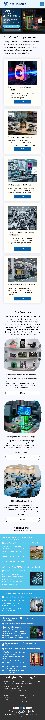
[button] (39, 609)
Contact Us (35, 695)
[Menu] (42, 4)
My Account (23, 695)
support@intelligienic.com (17, 686)
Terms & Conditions (9, 699)
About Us (6, 695)
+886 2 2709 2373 (15, 688)
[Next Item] (40, 20)
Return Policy (24, 701)
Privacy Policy (7, 697)
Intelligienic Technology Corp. (22, 677)
